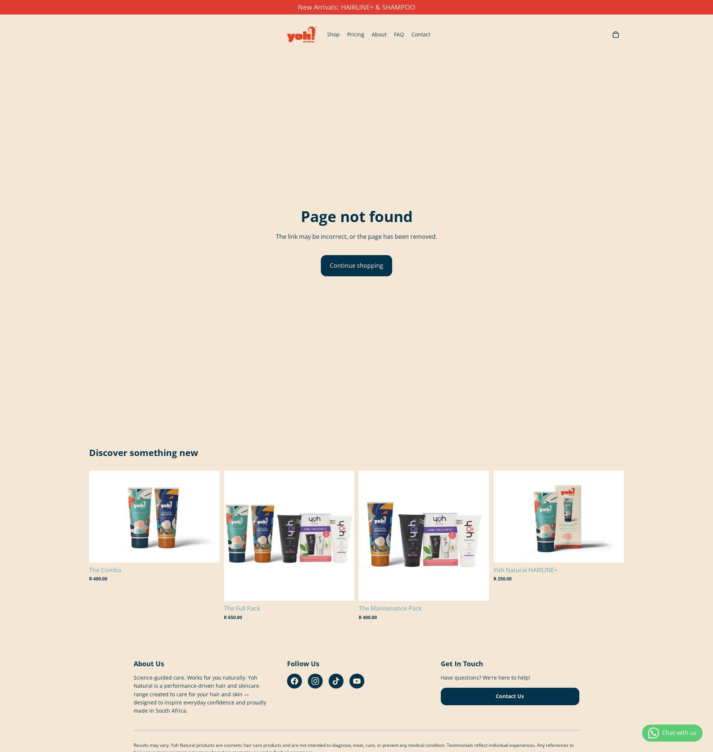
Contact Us (510, 696)
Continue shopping (356, 265)
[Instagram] (315, 681)
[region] (356, 7)
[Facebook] (294, 681)
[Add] (208, 551)
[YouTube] (356, 681)
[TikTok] (336, 681)
